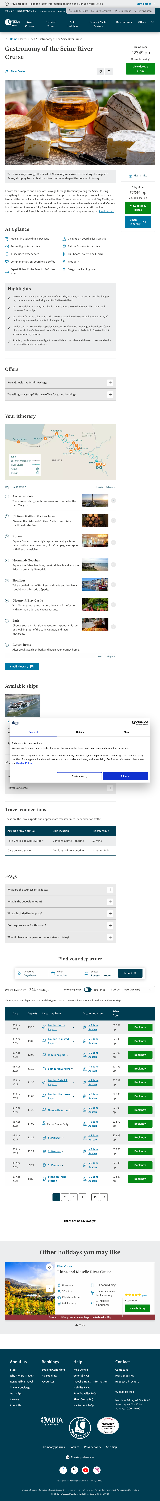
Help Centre (80, 1370)
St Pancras (54, 1138)
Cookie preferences (82, 1457)
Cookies (74, 1447)
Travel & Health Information (90, 1382)
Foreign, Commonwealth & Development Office (113, 1490)
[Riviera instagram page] (97, 1470)
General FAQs (81, 1376)
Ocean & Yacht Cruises (98, 24)
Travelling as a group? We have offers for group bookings (42, 394)
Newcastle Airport (59, 1110)
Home (13, 39)
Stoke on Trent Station (57, 1179)
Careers (14, 1399)
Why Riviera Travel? (22, 1376)
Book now (140, 1027)
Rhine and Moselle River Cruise (84, 1272)
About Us (15, 1405)
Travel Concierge (18, 788)
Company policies (54, 1447)
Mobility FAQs (81, 1388)
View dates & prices (140, 69)
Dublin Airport (56, 1055)
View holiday (137, 1308)
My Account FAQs (83, 1405)
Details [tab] (80, 732)
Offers (142, 22)
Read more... (106, 211)
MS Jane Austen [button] (93, 1027)
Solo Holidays (73, 24)
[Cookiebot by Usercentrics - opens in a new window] (134, 723)
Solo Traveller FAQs (85, 1393)
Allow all (125, 776)
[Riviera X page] (74, 1470)
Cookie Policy (24, 763)
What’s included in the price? (25, 913)
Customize (78, 776)
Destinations (124, 22)
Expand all (99, 487)
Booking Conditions (53, 1370)
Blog (12, 1370)
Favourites (48, 1382)
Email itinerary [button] (19, 667)
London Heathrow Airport (59, 1096)
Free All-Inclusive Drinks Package (27, 383)
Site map (111, 1447)
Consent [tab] (33, 732)
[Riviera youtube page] (85, 1470)
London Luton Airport (56, 1027)
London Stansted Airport (58, 1041)
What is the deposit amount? (25, 902)
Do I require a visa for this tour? (27, 925)
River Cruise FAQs (84, 1399)
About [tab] (126, 732)
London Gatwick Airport (58, 1082)
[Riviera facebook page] (63, 1470)
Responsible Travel (21, 1382)
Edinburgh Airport (59, 1069)
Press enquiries (124, 1376)
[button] (49, 1288)
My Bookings (49, 1376)
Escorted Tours (51, 24)
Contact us (121, 1370)
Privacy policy (92, 1447)
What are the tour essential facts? (28, 890)
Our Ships (16, 1393)
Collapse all (111, 487)
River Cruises (29, 24)
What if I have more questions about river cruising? (38, 937)
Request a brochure (127, 1382)
